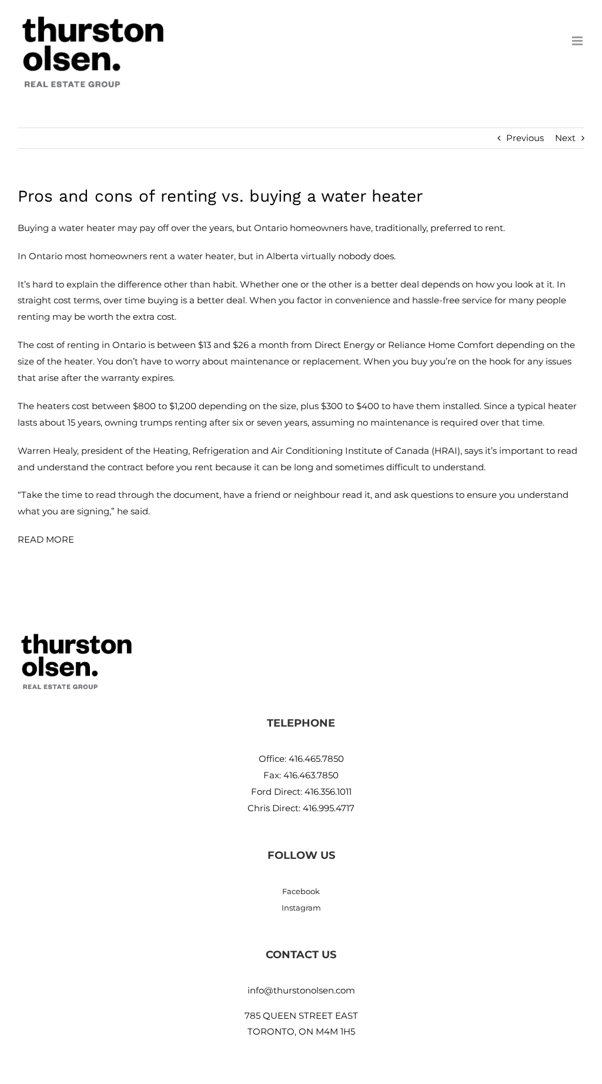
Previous (525, 137)
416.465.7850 (316, 758)
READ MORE (46, 539)
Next (565, 137)
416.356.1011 (328, 791)
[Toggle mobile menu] (578, 41)
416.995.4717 (328, 808)
